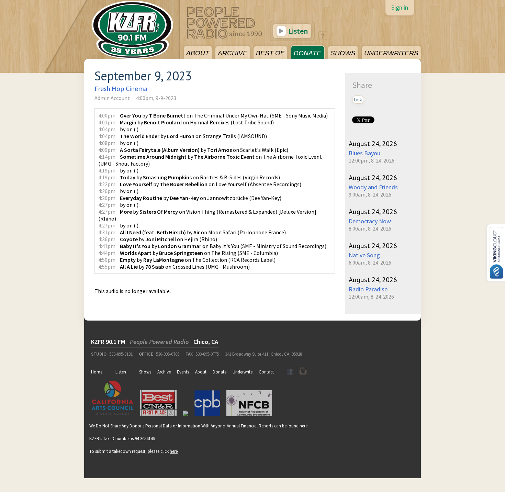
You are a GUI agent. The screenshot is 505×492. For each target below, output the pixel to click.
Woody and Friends (373, 187)
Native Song (364, 255)
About (200, 372)
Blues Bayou (364, 153)
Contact (266, 372)
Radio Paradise (368, 289)
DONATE (307, 53)
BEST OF (270, 53)
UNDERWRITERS (391, 53)
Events (183, 372)
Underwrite (242, 372)
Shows (145, 372)
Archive (164, 372)
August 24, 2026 (373, 143)
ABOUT (197, 53)
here (303, 426)
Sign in (399, 7)
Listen (297, 31)
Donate (219, 372)
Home (96, 372)
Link (358, 100)
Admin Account (112, 97)
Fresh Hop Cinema (120, 88)
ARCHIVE (232, 53)
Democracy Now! (371, 221)
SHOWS (343, 53)
